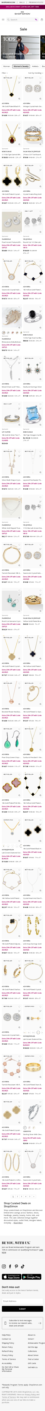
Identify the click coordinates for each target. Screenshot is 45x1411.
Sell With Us (33, 1367)
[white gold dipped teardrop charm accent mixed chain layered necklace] (12, 508)
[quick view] (19, 99)
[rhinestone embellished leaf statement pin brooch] (12, 317)
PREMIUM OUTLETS (36, 2)
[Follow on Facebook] (10, 1268)
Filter (4, 73)
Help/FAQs (6, 1335)
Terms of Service (9, 1359)
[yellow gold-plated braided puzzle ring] (33, 601)
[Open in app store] (12, 1279)
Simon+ (31, 1339)
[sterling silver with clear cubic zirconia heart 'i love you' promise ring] (33, 1112)
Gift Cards (32, 1363)
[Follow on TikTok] (23, 1268)
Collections (32, 1351)
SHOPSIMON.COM (8, 2)
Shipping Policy (8, 1343)
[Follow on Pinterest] (17, 1268)
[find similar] (19, 83)
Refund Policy (7, 1351)
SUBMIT (22, 1309)
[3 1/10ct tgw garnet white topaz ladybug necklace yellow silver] (12, 134)
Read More (18, 1223)
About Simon (33, 1355)
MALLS (22, 2)
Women (6, 66)
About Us (32, 1335)
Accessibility (7, 1363)
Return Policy (7, 1347)
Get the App (33, 1347)
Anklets (35, 66)
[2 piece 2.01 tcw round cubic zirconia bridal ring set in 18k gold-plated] (33, 134)
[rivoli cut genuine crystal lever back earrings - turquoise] (12, 601)
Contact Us (6, 1339)
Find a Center (33, 1359)
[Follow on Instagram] (4, 1268)
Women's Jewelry (21, 66)
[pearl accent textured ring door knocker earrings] (12, 222)
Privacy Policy (7, 1355)
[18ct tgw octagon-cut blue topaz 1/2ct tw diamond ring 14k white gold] (33, 415)
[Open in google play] (31, 1279)
